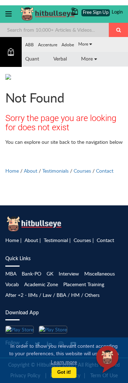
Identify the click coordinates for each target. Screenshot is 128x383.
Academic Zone (41, 284)
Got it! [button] (64, 372)
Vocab (12, 284)
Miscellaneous (99, 273)
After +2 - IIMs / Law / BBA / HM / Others (52, 295)
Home (12, 170)
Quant (32, 58)
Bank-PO (31, 273)
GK (50, 273)
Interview (69, 273)
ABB (29, 44)
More (83, 44)
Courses (82, 170)
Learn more (64, 362)
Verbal (60, 58)
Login (117, 12)
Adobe (68, 44)
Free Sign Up (95, 12)
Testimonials (55, 170)
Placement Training (83, 284)
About (30, 170)
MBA (10, 273)
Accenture (47, 44)
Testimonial (56, 240)
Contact (104, 170)
